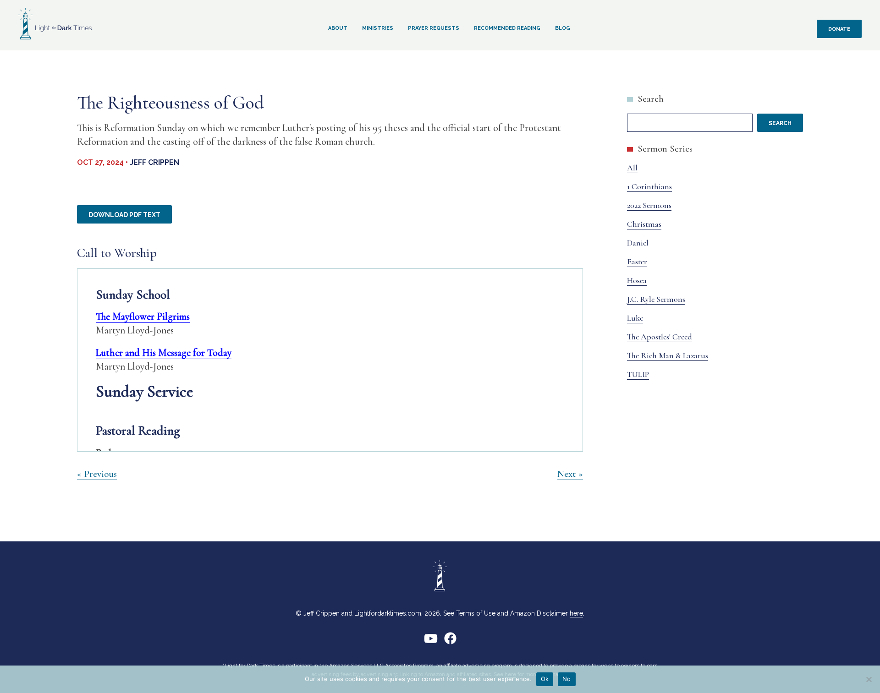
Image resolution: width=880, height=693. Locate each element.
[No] (868, 679)
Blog (562, 28)
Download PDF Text (124, 214)
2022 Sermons (649, 205)
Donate (839, 29)
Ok (545, 678)
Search (651, 98)
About (337, 28)
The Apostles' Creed (659, 337)
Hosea (637, 280)
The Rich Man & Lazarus (667, 355)
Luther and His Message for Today (163, 353)
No (566, 678)
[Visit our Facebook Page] (450, 642)
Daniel (638, 243)
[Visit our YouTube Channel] (431, 642)
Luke (635, 318)
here (576, 613)
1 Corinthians (649, 186)
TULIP (638, 374)
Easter (637, 261)
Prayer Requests (433, 28)
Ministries (377, 28)
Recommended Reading (507, 28)
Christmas (644, 224)
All (632, 168)
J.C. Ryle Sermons (656, 299)
